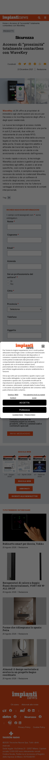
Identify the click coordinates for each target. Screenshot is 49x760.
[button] (43, 346)
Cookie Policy (18, 415)
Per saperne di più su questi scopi (34, 396)
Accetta (24, 402)
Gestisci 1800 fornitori (13, 396)
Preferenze (24, 409)
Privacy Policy (30, 415)
